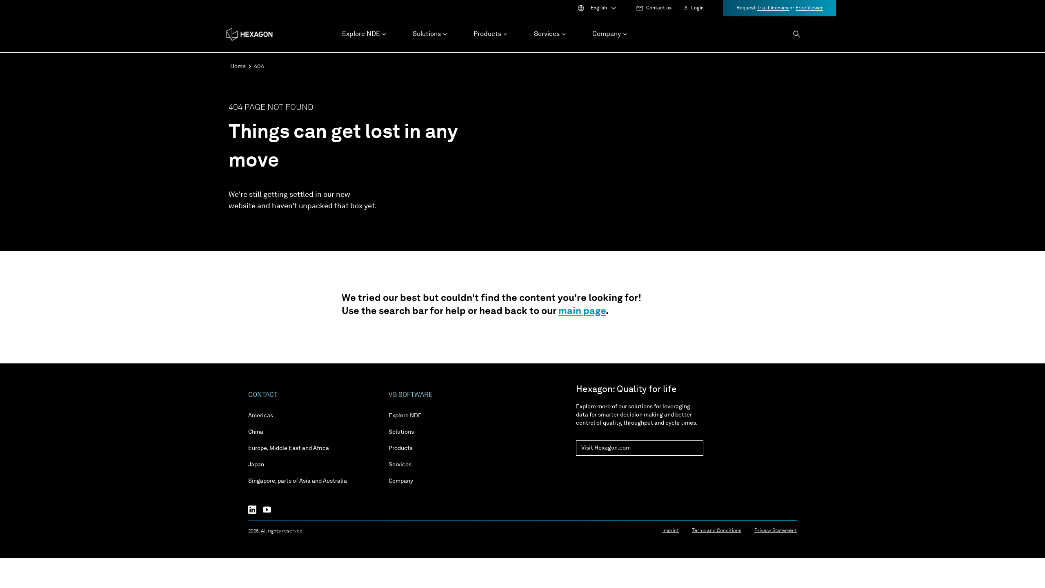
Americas (260, 416)
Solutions (401, 432)
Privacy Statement (775, 530)
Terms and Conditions (716, 530)
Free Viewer (809, 8)
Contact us (658, 8)
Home (238, 66)
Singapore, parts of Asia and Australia (297, 481)
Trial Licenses (773, 8)
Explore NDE (405, 416)
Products (401, 448)
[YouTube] (270, 510)
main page (582, 311)
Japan (256, 465)
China (255, 432)
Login (697, 8)
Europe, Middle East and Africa (288, 448)
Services (400, 465)
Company (401, 481)
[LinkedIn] (255, 510)
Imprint (671, 530)
